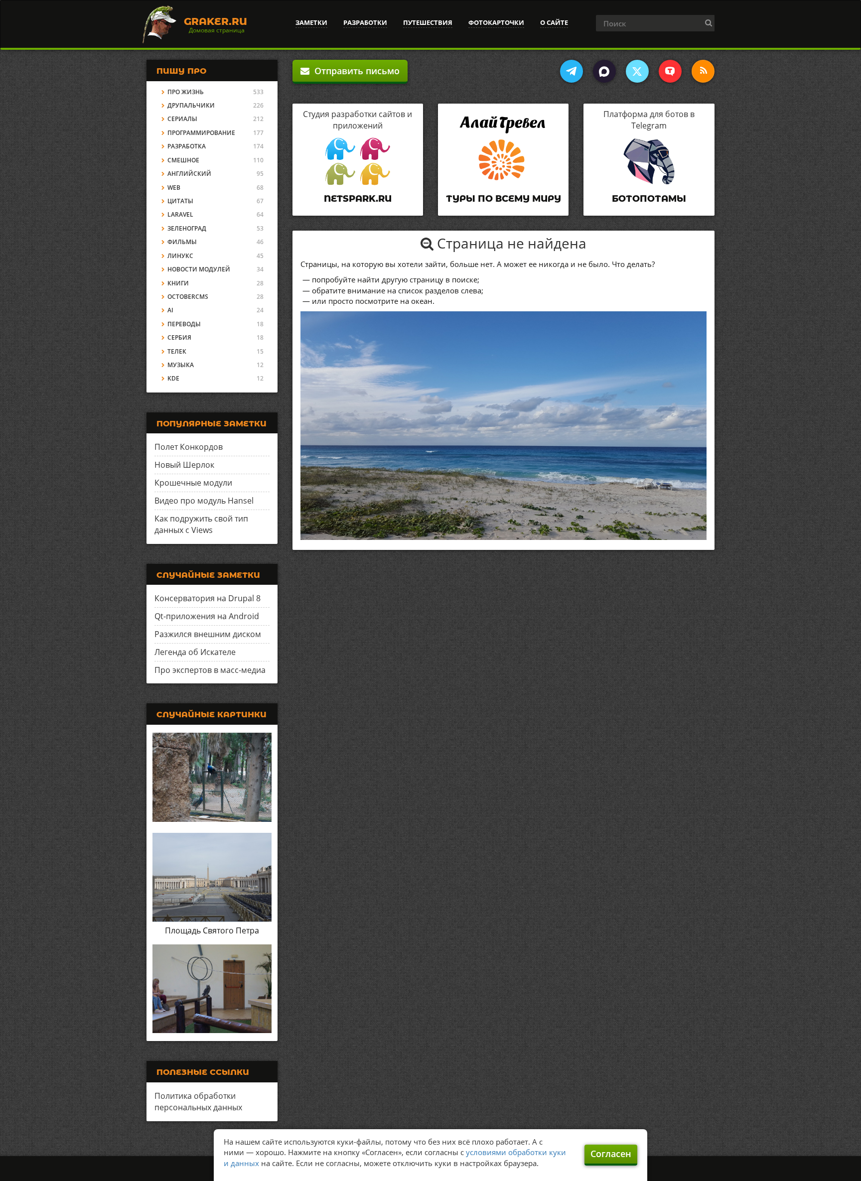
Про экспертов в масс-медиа (210, 669)
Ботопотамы (649, 198)
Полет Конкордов (188, 446)
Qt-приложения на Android (206, 616)
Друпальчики (191, 105)
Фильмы (182, 242)
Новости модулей (198, 269)
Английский (189, 173)
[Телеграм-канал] (571, 71)
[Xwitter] (637, 71)
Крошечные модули (193, 482)
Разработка (186, 146)
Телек (176, 351)
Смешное (183, 160)
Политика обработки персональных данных (198, 1101)
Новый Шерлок (184, 464)
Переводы (184, 324)
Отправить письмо (354, 71)
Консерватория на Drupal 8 (207, 598)
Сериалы (182, 119)
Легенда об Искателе (195, 652)
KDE (173, 378)
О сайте (554, 22)
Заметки (311, 22)
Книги (178, 283)
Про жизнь (185, 92)
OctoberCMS (187, 296)
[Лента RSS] (703, 71)
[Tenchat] (670, 71)
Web (173, 187)
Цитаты (180, 201)
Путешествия (427, 22)
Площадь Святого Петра (212, 930)
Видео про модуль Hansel (204, 500)
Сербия (179, 337)
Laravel (180, 214)
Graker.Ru (215, 21)
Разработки (365, 22)
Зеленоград (186, 228)
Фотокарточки (496, 22)
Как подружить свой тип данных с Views (201, 524)
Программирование (201, 133)
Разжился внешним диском (207, 634)
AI (170, 310)
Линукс (180, 256)
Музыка (180, 365)
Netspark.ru (358, 198)
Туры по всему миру (503, 198)
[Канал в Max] (604, 71)
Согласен (610, 1154)
